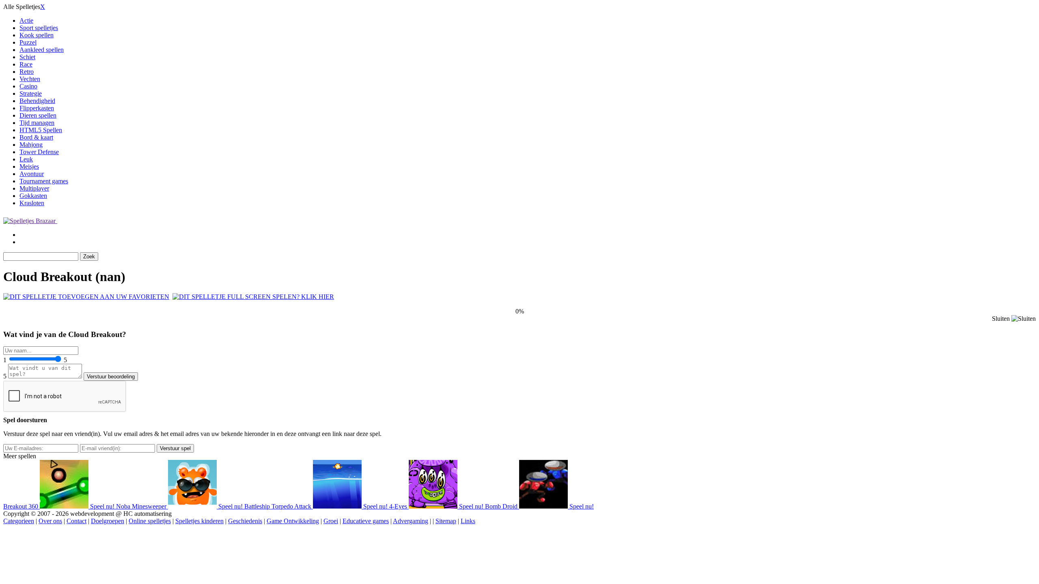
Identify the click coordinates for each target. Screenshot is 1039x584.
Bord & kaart (36, 137)
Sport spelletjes (38, 27)
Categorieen (18, 520)
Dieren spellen (37, 115)
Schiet (27, 57)
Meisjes (29, 166)
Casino (28, 86)
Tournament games (43, 181)
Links (468, 520)
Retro (26, 71)
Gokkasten (33, 195)
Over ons (50, 520)
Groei (330, 520)
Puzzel (28, 42)
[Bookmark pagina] (86, 296)
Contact (76, 520)
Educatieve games (366, 520)
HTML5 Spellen (40, 130)
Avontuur (31, 173)
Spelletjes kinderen (199, 520)
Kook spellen (36, 35)
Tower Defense (39, 151)
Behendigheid (37, 100)
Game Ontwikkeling (293, 520)
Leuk (26, 159)
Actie (26, 20)
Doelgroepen (107, 520)
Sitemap (445, 520)
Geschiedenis (245, 520)
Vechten (29, 78)
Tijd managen (36, 122)
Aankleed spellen (41, 49)
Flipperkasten (36, 108)
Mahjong (31, 144)
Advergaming (410, 520)
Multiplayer (34, 188)
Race (25, 64)
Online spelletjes (150, 520)
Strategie (30, 93)
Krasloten (31, 203)
